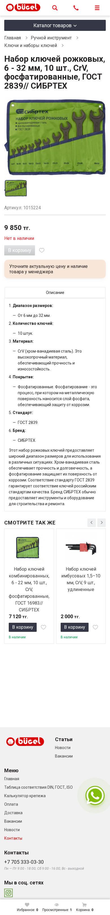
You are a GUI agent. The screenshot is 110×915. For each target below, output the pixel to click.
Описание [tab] (55, 292)
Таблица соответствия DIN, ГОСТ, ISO (38, 787)
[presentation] (91, 523)
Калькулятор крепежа (25, 796)
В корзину (19, 250)
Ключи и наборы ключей (31, 45)
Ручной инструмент (51, 37)
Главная (12, 37)
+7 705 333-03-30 (24, 862)
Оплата (11, 804)
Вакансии (64, 756)
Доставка (13, 813)
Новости (63, 747)
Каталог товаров (52, 25)
